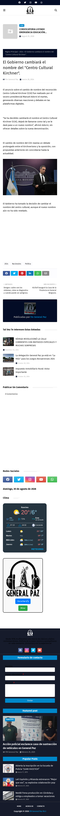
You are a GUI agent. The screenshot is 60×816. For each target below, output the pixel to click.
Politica (28, 264)
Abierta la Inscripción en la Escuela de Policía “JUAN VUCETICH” (34, 767)
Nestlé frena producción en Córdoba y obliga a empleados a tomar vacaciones (35, 795)
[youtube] (36, 2)
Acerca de (29, 806)
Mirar (23, 608)
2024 (21, 52)
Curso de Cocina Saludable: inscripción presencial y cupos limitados (38, 31)
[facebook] (19, 2)
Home (19, 806)
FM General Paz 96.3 (37, 811)
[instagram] (30, 2)
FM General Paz (12, 752)
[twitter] (25, 2)
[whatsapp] (41, 2)
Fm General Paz (11, 79)
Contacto (41, 806)
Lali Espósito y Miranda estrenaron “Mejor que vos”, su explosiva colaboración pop (36, 781)
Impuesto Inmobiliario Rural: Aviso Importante (33, 370)
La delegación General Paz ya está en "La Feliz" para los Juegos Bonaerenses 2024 (35, 357)
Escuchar (21, 601)
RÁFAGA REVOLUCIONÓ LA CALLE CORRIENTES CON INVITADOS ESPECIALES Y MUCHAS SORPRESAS (36, 342)
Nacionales (16, 264)
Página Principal (11, 52)
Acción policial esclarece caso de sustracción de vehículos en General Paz (30, 746)
